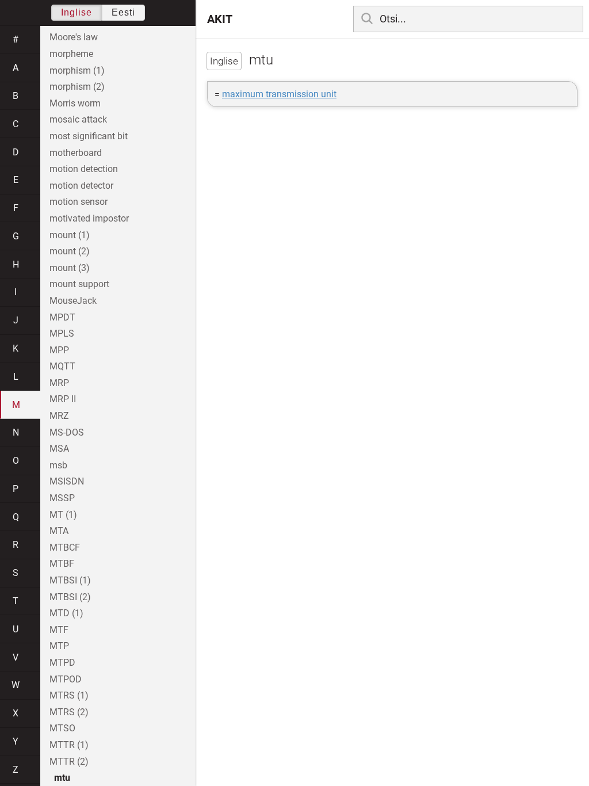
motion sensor (78, 201)
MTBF (61, 563)
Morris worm (75, 103)
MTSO (62, 728)
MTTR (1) (69, 744)
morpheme (71, 53)
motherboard (75, 152)
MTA (58, 530)
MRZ (59, 415)
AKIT (219, 19)
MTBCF (64, 547)
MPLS (61, 333)
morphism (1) (77, 70)
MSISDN (66, 481)
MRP (59, 382)
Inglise (76, 12)
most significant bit (88, 136)
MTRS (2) (69, 712)
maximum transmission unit (279, 94)
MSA (59, 448)
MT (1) (63, 514)
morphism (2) (77, 86)
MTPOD (65, 679)
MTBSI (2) (70, 597)
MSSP (62, 498)
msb (58, 465)
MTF (58, 629)
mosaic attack (78, 119)
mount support (79, 283)
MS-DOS (66, 432)
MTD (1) (66, 613)
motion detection (83, 168)
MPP (59, 350)
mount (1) (69, 235)
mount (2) (69, 251)
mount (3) (69, 267)
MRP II (62, 399)
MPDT (62, 317)
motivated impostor (89, 218)
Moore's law (73, 37)
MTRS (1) (69, 695)
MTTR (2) (69, 761)
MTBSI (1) (70, 580)
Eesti (123, 12)
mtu (62, 777)
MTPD (62, 662)
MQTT (62, 366)
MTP (59, 645)
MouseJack (73, 300)
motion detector (81, 185)
